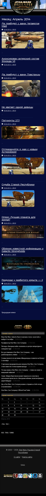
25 (27, 412)
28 (2, 415)
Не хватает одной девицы (17, 107)
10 (21, 405)
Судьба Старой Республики (18, 184)
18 (27, 409)
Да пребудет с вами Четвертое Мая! (20, 24)
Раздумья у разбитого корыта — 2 (22, 280)
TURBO (11, 433)
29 (9, 415)
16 (15, 409)
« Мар (3, 424)
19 (33, 409)
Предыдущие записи (8, 313)
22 (9, 412)
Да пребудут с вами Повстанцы (21, 74)
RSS (2, 433)
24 (21, 412)
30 (15, 415)
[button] (4, 4)
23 (15, 412)
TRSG (6, 433)
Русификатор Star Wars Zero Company (13, 343)
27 (39, 412)
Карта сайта (27, 457)
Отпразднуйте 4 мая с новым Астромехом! (19, 150)
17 (21, 409)
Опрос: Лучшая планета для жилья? (18, 218)
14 (2, 409)
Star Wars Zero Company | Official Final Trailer (15, 390)
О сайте (17, 457)
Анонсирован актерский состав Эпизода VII (20, 60)
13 (39, 405)
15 (9, 409)
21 (2, 412)
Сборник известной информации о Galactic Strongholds (22, 249)
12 (33, 405)
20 (39, 409)
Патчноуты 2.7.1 (10, 120)
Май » (7, 424)
